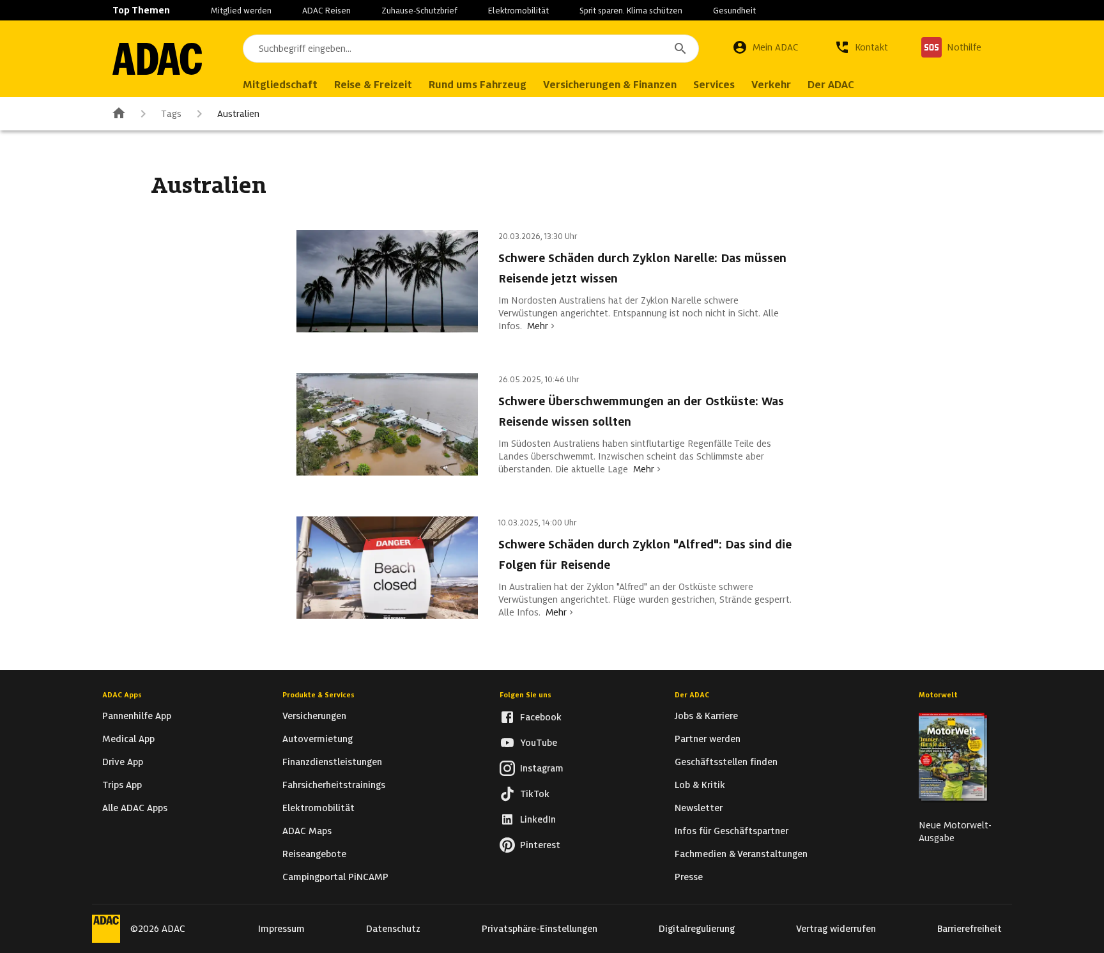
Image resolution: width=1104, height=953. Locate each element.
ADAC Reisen (326, 10)
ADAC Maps (307, 831)
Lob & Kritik (700, 785)
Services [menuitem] (714, 84)
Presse (689, 877)
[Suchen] (680, 48)
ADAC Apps (122, 694)
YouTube (538, 742)
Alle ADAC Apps (134, 808)
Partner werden (707, 739)
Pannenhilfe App (136, 716)
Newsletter (699, 808)
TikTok (534, 794)
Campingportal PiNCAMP (335, 877)
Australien (238, 114)
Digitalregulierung (697, 928)
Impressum (281, 928)
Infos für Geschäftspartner (731, 831)
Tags (171, 114)
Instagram (542, 768)
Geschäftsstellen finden (726, 762)
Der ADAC (692, 694)
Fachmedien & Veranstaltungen (741, 854)
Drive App (122, 762)
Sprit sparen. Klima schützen (630, 10)
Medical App (128, 739)
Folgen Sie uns (525, 694)
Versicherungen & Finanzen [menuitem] (610, 84)
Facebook (541, 717)
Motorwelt (938, 694)
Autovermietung (317, 739)
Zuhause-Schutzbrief (419, 10)
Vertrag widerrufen (836, 928)
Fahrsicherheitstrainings (333, 785)
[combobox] (471, 49)
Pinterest (540, 845)
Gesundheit (734, 10)
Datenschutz (393, 928)
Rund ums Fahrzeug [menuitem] (477, 84)
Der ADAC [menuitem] (831, 84)
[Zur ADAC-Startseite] (157, 59)
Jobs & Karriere (706, 716)
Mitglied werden (241, 10)
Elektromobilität (518, 10)
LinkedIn (538, 819)
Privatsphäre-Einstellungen (539, 928)
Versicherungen (314, 716)
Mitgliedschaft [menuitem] (280, 84)
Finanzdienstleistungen (332, 762)
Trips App (122, 785)
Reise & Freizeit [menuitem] (373, 84)
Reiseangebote (314, 854)
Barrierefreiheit (969, 928)
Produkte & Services (318, 694)
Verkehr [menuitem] (771, 84)
